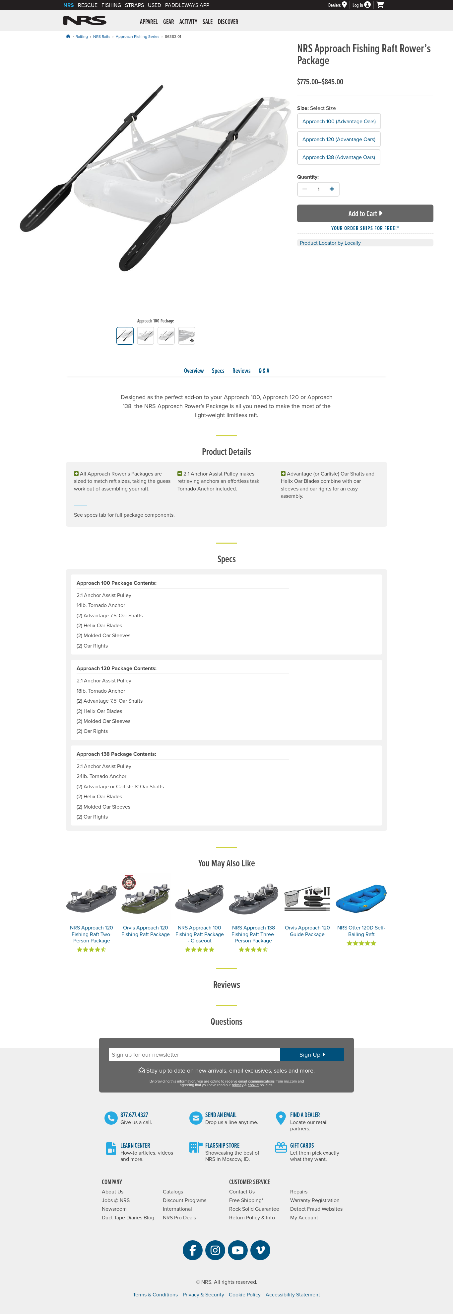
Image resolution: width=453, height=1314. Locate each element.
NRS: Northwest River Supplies (84, 20)
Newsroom (114, 1208)
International (177, 1208)
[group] (156, 184)
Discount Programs (184, 1200)
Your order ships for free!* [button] (365, 228)
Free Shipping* (246, 1200)
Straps (134, 5)
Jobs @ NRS (116, 1200)
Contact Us (242, 1191)
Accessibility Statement (293, 1294)
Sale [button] (208, 21)
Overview (194, 370)
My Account (304, 1217)
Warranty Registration (315, 1200)
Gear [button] (168, 21)
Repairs (298, 1191)
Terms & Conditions (155, 1294)
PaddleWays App (187, 5)
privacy (237, 1085)
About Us (112, 1191)
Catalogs (173, 1191)
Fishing (111, 5)
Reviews (241, 370)
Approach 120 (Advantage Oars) (338, 139)
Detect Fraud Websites (316, 1208)
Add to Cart (363, 213)
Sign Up (310, 1054)
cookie (253, 1085)
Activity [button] (188, 21)
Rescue (87, 5)
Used (154, 5)
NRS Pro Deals (179, 1217)
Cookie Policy (245, 1294)
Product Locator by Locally (330, 242)
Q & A (264, 370)
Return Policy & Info (252, 1217)
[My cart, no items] (383, 5)
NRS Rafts (101, 36)
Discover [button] (228, 21)
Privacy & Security (203, 1294)
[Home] (68, 36)
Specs (218, 370)
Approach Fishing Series (138, 36)
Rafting (82, 36)
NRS (68, 5)
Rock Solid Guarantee (254, 1208)
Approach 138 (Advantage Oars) (338, 156)
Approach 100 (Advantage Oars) (339, 121)
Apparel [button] (149, 21)
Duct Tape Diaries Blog (128, 1217)
